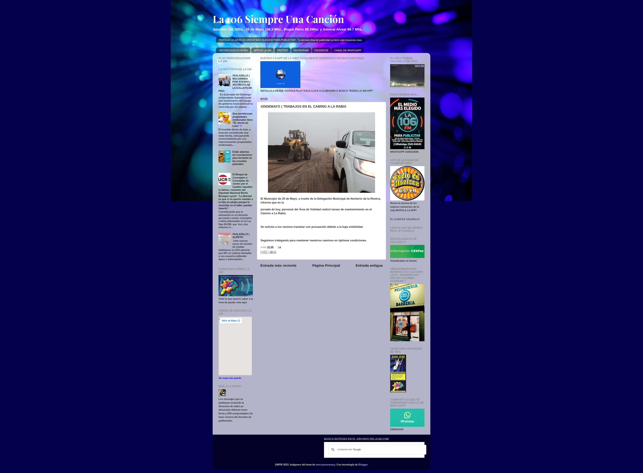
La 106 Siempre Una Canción (278, 18)
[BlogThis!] (265, 252)
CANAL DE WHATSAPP (347, 50)
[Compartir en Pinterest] (274, 252)
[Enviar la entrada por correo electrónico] (279, 247)
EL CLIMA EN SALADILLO (405, 219)
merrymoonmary (325, 464)
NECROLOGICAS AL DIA (233, 50)
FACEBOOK (321, 50)
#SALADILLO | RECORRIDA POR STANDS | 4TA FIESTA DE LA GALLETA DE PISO (235, 83)
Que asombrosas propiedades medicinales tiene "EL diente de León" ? (242, 119)
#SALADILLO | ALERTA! (240, 236)
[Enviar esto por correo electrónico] (262, 252)
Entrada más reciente (278, 265)
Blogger (363, 464)
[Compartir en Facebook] (271, 252)
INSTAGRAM (301, 50)
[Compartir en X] (268, 252)
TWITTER (282, 50)
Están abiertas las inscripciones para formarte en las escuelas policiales (242, 157)
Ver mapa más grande (230, 378)
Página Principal (326, 265)
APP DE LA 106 (262, 50)
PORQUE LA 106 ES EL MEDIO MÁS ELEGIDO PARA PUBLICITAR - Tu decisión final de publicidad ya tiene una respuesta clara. (290, 40)
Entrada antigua (369, 265)
